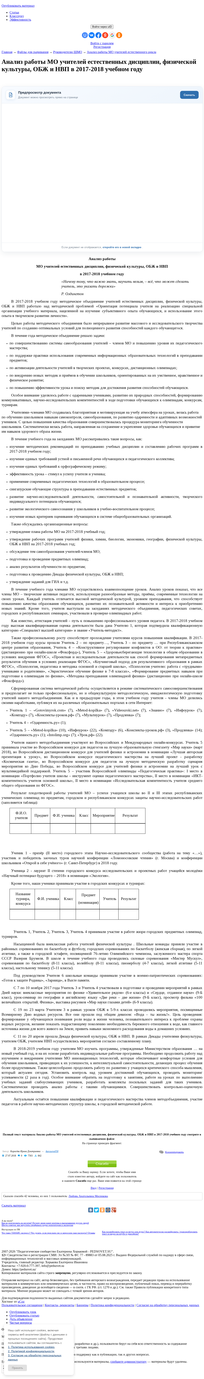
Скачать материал (14, 1205)
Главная (7, 52)
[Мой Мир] (108, 1210)
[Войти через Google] (112, 35)
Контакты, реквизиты (59, 1305)
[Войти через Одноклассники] (119, 35)
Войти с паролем (102, 43)
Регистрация (102, 47)
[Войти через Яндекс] (105, 35)
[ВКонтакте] (90, 1210)
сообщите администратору (128, 1361)
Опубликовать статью (24, 1315)
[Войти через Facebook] (98, 35)
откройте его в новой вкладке (122, 247)
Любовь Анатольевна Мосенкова (88, 1196)
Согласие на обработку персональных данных (167, 1305)
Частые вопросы (21, 1322)
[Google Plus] (113, 1210)
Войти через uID (102, 26)
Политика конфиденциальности (112, 1305)
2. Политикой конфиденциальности (31, 1351)
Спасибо (102, 1163)
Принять (17, 1367)
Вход (93, 1188)
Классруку (17, 16)
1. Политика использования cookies (31, 1347)
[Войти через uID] (85, 35)
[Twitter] (96, 1210)
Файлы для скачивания (32, 52)
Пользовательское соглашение (22, 1305)
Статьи (14, 12)
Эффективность (20, 19)
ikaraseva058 (52, 1151)
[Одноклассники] (102, 1210)
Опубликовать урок (23, 1312)
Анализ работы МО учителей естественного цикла (121, 52)
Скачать (189, 94)
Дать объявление (21, 1319)
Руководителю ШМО (67, 52)
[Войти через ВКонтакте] (92, 35)
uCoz (21, 1301)
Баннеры (82, 1305)
